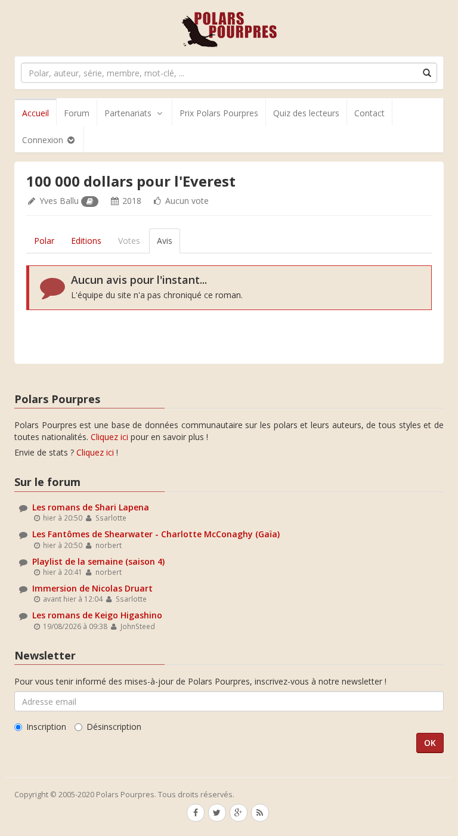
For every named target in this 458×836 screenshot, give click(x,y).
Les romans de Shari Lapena (90, 507)
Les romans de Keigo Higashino (97, 615)
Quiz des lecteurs (306, 113)
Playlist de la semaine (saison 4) (98, 561)
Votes (129, 240)
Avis (164, 240)
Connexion (44, 139)
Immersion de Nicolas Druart (92, 588)
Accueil (35, 113)
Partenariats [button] (127, 113)
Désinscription (113, 726)
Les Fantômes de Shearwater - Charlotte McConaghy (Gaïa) (156, 534)
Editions (86, 240)
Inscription (46, 726)
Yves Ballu (59, 200)
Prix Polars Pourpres (219, 113)
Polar (44, 240)
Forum (76, 113)
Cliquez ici (109, 436)
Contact (369, 113)
